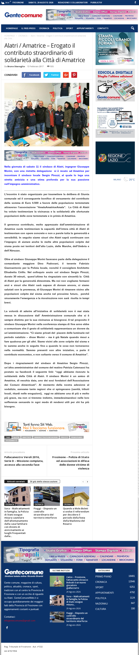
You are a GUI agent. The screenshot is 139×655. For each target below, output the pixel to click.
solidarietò (11, 440)
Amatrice (26, 437)
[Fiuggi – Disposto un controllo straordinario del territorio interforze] (47, 496)
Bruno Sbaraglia (16, 66)
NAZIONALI (101, 603)
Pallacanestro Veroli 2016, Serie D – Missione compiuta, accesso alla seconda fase (23, 460)
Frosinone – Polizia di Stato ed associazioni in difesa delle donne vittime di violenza (70, 462)
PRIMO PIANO (103, 576)
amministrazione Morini (46, 437)
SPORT (69, 28)
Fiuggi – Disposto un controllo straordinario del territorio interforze (45, 513)
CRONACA (44, 28)
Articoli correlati (16, 481)
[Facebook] (135, 2)
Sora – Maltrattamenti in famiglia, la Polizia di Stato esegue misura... (77, 600)
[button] (132, 28)
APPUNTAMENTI (85, 28)
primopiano (76, 437)
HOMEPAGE (12, 28)
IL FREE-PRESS (28, 28)
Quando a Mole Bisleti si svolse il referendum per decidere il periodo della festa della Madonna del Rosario (76, 516)
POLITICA (57, 28)
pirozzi (64, 437)
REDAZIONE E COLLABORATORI (73, 2)
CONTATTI (102, 28)
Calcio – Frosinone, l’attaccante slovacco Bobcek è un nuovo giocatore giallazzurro (77, 582)
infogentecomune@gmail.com (19, 620)
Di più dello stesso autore (43, 481)
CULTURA (100, 609)
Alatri (16, 437)
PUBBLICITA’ (96, 2)
